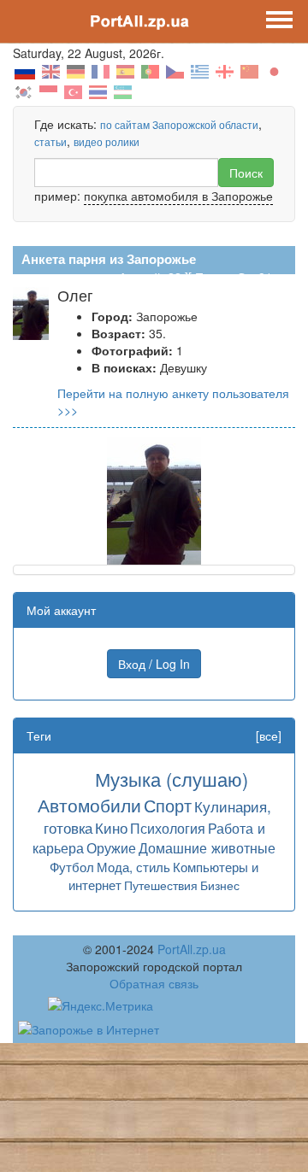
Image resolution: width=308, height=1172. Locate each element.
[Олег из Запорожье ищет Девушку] (154, 498)
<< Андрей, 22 (141, 276)
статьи (50, 141)
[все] (268, 735)
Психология (167, 827)
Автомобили (89, 804)
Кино (111, 827)
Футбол (72, 867)
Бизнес (220, 885)
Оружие (111, 847)
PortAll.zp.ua (191, 949)
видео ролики (106, 141)
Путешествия (161, 885)
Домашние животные (207, 847)
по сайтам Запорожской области (179, 124)
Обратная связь (154, 983)
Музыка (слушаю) (171, 778)
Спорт (168, 805)
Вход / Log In (154, 663)
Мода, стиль (133, 867)
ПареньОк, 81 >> (242, 276)
